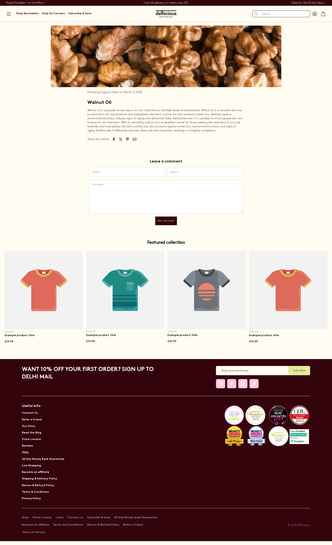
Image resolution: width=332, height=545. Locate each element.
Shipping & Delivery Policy (39, 479)
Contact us (75, 517)
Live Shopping (31, 465)
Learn (60, 517)
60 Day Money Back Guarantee (43, 459)
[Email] (134, 139)
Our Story (28, 426)
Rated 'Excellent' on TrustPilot (24, 3)
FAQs (25, 452)
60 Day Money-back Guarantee (135, 517)
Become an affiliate (35, 472)
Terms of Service (33, 532)
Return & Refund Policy (38, 485)
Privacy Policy (31, 498)
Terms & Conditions (35, 492)
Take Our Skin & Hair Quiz (307, 3)
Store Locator (31, 439)
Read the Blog (31, 433)
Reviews (27, 446)
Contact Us (30, 413)
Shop (25, 517)
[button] (9, 13)
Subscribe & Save (98, 517)
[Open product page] (44, 290)
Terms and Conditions (68, 525)
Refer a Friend (32, 419)
